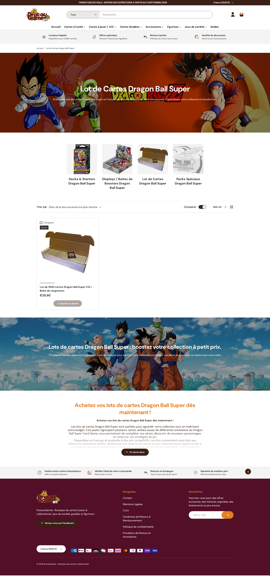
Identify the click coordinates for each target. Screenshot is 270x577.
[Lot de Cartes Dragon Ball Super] (153, 159)
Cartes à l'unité (73, 26)
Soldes (214, 26)
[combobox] (140, 14)
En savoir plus (137, 452)
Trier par (42, 207)
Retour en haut (135, 478)
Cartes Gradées (130, 26)
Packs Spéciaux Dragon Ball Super (188, 181)
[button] (241, 14)
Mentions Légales (133, 504)
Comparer (190, 207)
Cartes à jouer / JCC (101, 26)
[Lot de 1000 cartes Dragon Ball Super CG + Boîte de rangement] (68, 252)
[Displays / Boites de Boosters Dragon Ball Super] (117, 159)
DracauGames (50, 564)
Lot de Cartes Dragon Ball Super (60, 48)
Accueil (55, 26)
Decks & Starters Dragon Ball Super (81, 181)
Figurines (173, 26)
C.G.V (126, 510)
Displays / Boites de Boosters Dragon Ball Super (117, 183)
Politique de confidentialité (138, 526)
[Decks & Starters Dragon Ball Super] (82, 159)
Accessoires (153, 26)
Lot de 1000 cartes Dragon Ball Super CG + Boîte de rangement (66, 288)
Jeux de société (194, 26)
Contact (127, 498)
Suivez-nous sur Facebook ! (59, 523)
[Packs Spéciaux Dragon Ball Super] (188, 159)
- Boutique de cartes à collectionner (73, 564)
